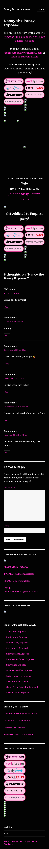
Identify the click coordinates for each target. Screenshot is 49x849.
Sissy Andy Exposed (16, 665)
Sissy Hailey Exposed (17, 681)
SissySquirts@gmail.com (24, 56)
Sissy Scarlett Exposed (17, 654)
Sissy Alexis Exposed (17, 648)
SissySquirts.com (17, 9)
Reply (7, 307)
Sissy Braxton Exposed (17, 692)
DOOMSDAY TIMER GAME (17, 720)
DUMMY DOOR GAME (15, 727)
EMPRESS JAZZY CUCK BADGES (19, 734)
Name (6, 526)
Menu (41, 9)
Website (8, 827)
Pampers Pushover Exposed (20, 659)
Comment (9, 488)
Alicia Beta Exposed (16, 631)
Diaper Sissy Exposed (17, 642)
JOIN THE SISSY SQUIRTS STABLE (20, 713)
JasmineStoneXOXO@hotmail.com (23, 52)
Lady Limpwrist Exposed (19, 676)
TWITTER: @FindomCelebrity (19, 574)
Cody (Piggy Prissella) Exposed (22, 687)
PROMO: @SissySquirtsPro (17, 581)
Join (6, 833)
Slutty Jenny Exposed (17, 637)
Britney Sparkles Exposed (19, 670)
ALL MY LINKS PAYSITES (16, 567)
